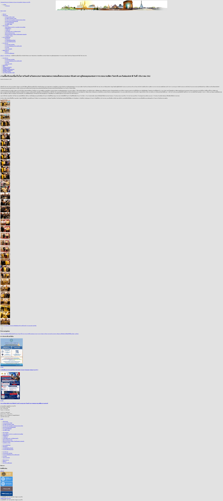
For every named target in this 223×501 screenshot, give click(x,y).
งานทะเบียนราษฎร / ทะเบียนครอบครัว (13, 31)
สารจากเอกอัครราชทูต (9, 16)
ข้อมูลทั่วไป (7, 38)
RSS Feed (9, 498)
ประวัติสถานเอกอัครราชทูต (10, 18)
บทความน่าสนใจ (8, 48)
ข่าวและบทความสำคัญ (10, 44)
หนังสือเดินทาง (8, 28)
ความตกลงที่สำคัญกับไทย (10, 41)
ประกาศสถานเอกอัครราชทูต (9, 72)
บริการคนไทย (5, 25)
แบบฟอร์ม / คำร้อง (9, 35)
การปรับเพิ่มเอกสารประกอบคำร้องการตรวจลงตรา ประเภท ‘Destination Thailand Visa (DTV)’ (19, 369)
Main (4, 66)
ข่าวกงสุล (7, 47)
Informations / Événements (8, 70)
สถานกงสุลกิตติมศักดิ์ (9, 22)
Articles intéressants (6, 68)
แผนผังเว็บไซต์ (3, 498)
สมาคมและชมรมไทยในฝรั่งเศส (11, 21)
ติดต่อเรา (7, 51)
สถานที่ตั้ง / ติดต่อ (8, 24)
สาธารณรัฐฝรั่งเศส (6, 37)
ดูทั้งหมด (2, 471)
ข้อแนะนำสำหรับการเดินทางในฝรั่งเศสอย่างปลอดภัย (15, 34)
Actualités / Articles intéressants (8, 69)
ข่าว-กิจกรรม (5, 43)
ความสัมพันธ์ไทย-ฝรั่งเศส (10, 40)
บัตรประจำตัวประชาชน (10, 32)
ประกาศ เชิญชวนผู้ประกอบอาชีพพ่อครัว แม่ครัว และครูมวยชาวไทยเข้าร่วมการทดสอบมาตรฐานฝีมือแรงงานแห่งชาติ (24, 403)
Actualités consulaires (7, 71)
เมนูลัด (1, 419)
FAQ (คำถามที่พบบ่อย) (9, 53)
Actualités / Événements (7, 67)
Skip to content (3, 10)
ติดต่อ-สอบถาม (6, 50)
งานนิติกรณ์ (7, 30)
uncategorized (5, 65)
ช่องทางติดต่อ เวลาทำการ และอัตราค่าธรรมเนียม (15, 27)
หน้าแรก (4, 14)
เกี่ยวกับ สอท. (5, 15)
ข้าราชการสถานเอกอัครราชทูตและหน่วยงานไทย (15, 19)
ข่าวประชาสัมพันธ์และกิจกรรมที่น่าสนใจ (13, 46)
